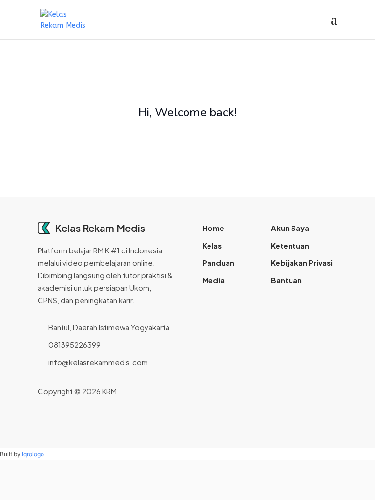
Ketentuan (290, 245)
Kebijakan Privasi (302, 262)
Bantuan (286, 280)
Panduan (218, 262)
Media (213, 280)
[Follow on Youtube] (314, 391)
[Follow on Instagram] (298, 391)
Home (213, 227)
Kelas (212, 245)
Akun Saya (290, 227)
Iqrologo (33, 454)
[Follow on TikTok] (329, 391)
